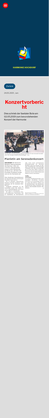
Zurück (9, 86)
